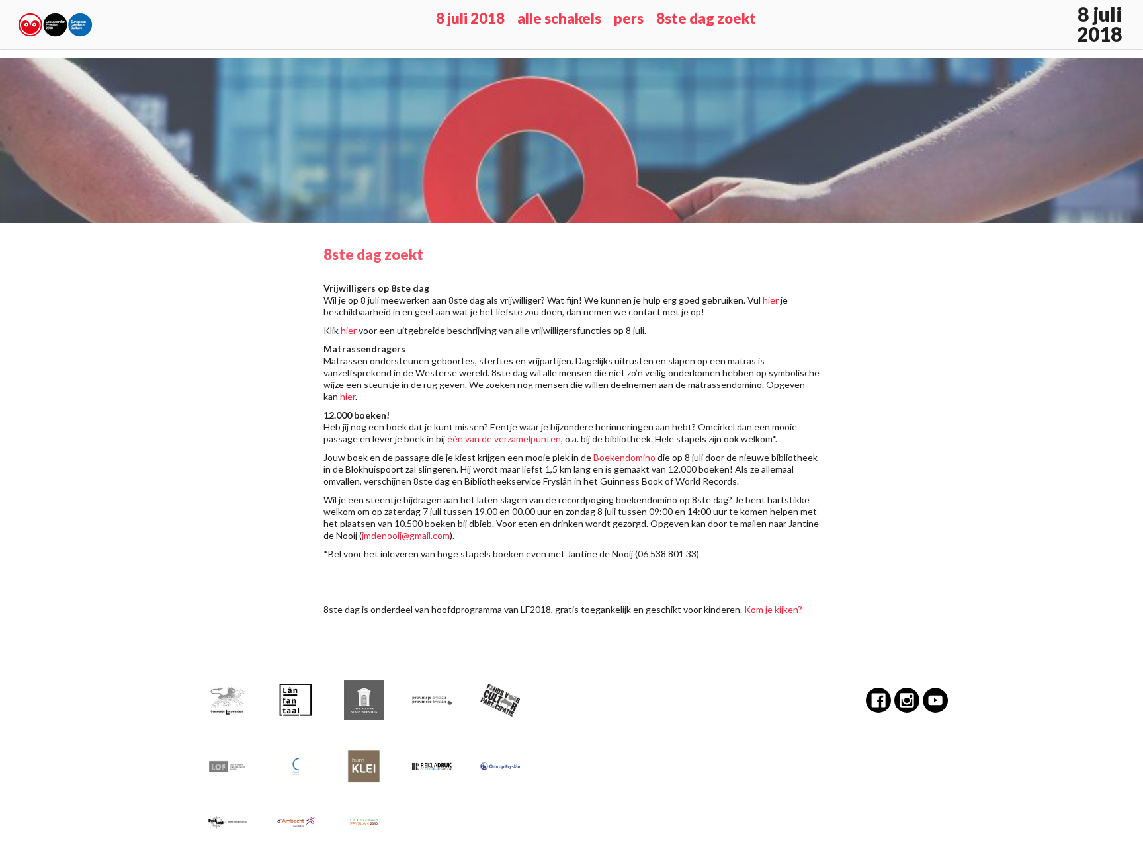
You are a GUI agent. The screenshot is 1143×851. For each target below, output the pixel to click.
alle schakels (559, 18)
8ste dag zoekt (706, 18)
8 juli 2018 (470, 18)
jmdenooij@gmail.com (406, 535)
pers (629, 18)
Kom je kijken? (773, 609)
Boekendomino (624, 457)
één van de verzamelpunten (504, 438)
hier (771, 299)
